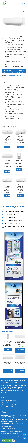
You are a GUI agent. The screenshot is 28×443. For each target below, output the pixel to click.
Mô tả (3, 82)
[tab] (14, 82)
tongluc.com (18, 441)
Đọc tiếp (7, 147)
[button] (23, 11)
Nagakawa (18, 75)
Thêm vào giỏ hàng (20, 350)
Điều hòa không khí (11, 75)
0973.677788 (6, 440)
